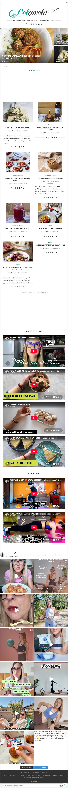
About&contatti (25, 772)
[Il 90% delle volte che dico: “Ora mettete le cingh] (51, 679)
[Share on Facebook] (13, 147)
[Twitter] (28, 24)
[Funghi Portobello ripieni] (50, 212)
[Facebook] (26, 24)
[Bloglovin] (41, 24)
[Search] (67, 2)
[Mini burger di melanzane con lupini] (50, 112)
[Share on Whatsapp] (17, 147)
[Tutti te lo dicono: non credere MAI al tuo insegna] (17, 644)
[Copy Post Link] (21, 147)
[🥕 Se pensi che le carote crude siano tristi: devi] (17, 576)
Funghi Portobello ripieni (50, 228)
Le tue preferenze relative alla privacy (42, 786)
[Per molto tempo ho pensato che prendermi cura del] (51, 610)
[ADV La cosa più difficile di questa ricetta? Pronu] (51, 644)
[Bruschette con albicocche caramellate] (18, 162)
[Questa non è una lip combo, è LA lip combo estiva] (17, 610)
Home (4, 66)
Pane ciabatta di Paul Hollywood (50, 245)
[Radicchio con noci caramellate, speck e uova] (18, 251)
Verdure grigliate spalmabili (50, 178)
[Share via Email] (23, 147)
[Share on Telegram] (19, 147)
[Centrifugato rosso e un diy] (18, 212)
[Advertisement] (34, 86)
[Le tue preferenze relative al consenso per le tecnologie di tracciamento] (65, 785)
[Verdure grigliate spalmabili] (50, 162)
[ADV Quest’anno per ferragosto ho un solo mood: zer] (17, 679)
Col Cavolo (6, 61)
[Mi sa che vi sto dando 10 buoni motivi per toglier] (51, 576)
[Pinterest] (33, 24)
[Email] (38, 24)
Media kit (44, 772)
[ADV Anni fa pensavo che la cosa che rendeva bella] (17, 747)
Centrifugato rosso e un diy (17, 228)
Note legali (36, 772)
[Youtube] (36, 24)
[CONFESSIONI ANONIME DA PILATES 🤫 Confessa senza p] (51, 747)
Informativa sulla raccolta (14, 786)
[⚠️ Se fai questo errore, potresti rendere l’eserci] (51, 713)
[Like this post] (11, 147)
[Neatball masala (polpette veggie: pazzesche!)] (27, 45)
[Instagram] (31, 24)
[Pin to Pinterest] (15, 147)
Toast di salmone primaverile (18, 128)
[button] (3, 45)
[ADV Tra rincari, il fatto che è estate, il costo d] (17, 713)
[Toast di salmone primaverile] (18, 112)
